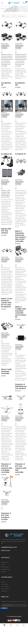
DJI (2, 53)
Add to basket (4, 43)
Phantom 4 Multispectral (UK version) (20, 386)
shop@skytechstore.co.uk (9, 547)
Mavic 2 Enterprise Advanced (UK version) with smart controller (20, 236)
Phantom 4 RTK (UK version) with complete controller (6, 468)
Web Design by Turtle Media (15, 616)
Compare (4, 47)
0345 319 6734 (5, 550)
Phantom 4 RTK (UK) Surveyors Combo (6, 516)
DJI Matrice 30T (20, 84)
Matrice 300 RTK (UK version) (6, 231)
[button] (25, 3)
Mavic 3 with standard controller (6, 371)
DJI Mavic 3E (6, 154)
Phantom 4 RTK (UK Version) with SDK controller (20, 468)
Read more (4, 112)
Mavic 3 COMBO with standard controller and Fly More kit (20, 312)
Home (2, 9)
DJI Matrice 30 (6, 84)
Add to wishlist (5, 45)
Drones (7, 9)
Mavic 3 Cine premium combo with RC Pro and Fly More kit (6, 302)
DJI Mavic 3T (20, 154)
